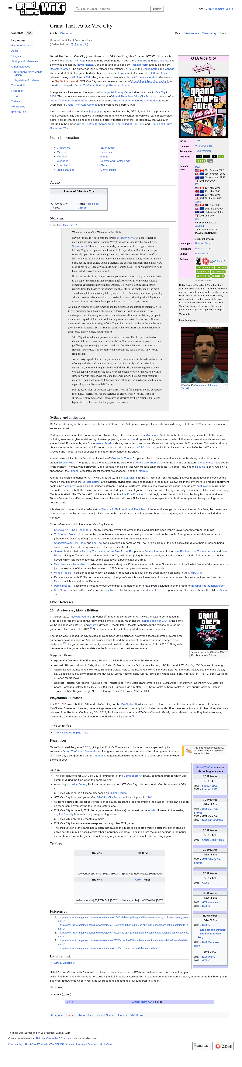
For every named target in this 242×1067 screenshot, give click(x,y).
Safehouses (107, 147)
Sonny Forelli (79, 246)
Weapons (62, 160)
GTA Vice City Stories (109, 797)
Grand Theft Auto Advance (81, 104)
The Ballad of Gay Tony (130, 123)
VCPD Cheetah (146, 447)
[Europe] (202, 174)
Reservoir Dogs (63, 542)
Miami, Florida (118, 792)
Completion (64, 165)
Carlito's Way (62, 529)
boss (154, 242)
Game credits (108, 169)
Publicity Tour (89, 551)
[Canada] (202, 170)
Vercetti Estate (91, 481)
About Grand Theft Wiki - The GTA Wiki (44, 1044)
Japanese (99, 755)
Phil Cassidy (66, 814)
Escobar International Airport (208, 585)
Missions (62, 151)
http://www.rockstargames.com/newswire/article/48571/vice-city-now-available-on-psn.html (109, 948)
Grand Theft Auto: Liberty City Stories (135, 100)
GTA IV (206, 925)
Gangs (104, 156)
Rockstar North (203, 248)
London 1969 (209, 789)
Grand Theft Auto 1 (213, 839)
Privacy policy (15, 1044)
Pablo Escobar (62, 585)
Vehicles (62, 156)
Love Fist (128, 551)
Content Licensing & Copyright (82, 1044)
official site (68, 224)
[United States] (197, 170)
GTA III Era (140, 60)
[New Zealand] (202, 177)
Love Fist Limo (182, 551)
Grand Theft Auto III (87, 85)
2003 (75, 77)
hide (29, 32)
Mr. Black (80, 542)
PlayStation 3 (129, 704)
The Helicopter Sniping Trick (71, 732)
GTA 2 (205, 882)
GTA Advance (210, 902)
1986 (198, 140)
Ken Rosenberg (81, 529)
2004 (87, 77)
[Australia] (197, 177)
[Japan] (197, 180)
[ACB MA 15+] (218, 261)
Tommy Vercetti (203, 151)
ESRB (63, 704)
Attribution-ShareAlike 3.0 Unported (54, 1038)
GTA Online (209, 957)
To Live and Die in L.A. (67, 534)
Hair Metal (60, 589)
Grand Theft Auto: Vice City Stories (133, 96)
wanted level (103, 443)
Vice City (199, 146)
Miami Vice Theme (147, 462)
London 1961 (209, 786)
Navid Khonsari (86, 64)
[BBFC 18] (205, 261)
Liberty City (126, 237)
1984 (149, 797)
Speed (58, 551)
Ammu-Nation (81, 564)
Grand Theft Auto (75, 60)
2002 (132, 68)
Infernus (143, 470)
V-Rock (112, 589)
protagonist (107, 92)
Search (157, 8)
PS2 (197, 167)
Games (122, 1014)
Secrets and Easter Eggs (115, 160)
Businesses (107, 151)
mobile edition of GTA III (155, 620)
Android (199, 226)
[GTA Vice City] (203, 69)
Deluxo (58, 581)
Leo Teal (97, 542)
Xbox (198, 201)
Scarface (129, 477)
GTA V (205, 960)
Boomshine (151, 551)
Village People (62, 572)
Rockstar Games (203, 243)
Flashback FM (109, 509)
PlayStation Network (66, 81)
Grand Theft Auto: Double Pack (150, 81)
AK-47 (151, 810)
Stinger (74, 470)
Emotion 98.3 (66, 462)
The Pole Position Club (135, 494)
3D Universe (161, 60)
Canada (169, 68)
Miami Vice (152, 434)
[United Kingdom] (197, 174)
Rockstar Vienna (119, 85)
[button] (10, 9)
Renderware (96, 111)
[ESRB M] (198, 261)
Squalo (201, 466)
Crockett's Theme (122, 458)
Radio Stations (65, 169)
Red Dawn (60, 564)
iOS (197, 219)
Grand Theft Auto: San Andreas (68, 100)
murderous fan (110, 551)
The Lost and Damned (213, 930)
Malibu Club (195, 572)
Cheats (104, 165)
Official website (63, 962)
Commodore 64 (133, 775)
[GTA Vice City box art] (203, 107)
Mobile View (106, 1044)
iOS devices (141, 77)
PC (197, 184)
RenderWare (202, 253)
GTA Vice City (79, 44)
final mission (204, 485)
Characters (63, 147)
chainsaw (70, 485)
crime (131, 439)
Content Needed (105, 1014)
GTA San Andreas (212, 820)
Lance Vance (205, 462)
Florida (209, 146)
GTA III (206, 906)
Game (70, 1014)
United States (151, 68)
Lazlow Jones (78, 784)
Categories (57, 1014)
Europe (122, 72)
